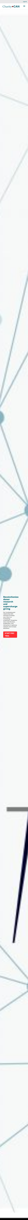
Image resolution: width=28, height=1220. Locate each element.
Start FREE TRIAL (9, 634)
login (24, 1)
